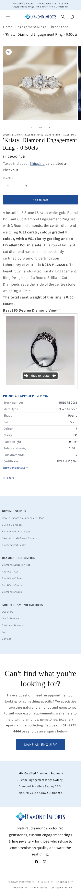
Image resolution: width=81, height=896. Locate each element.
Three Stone (59, 26)
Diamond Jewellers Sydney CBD (40, 786)
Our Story (7, 611)
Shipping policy (64, 881)
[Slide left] (32, 127)
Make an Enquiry (40, 744)
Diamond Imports (25, 881)
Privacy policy (45, 881)
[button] (8, 16)
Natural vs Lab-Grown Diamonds (21, 538)
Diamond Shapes (12, 591)
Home (8, 26)
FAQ (4, 632)
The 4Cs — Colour (12, 578)
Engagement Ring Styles (16, 531)
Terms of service (38, 887)
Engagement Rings (30, 26)
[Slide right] (49, 127)
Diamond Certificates (14, 545)
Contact (6, 638)
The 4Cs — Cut (10, 571)
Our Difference (10, 618)
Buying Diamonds (12, 524)
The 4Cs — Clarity (12, 585)
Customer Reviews (12, 625)
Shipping (37, 163)
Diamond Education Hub (16, 564)
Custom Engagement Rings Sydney (40, 780)
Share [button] (10, 477)
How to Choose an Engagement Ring (23, 518)
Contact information (61, 887)
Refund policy (20, 887)
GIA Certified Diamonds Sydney (39, 773)
